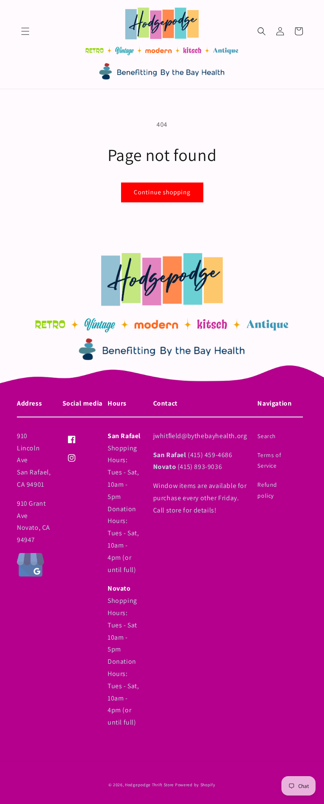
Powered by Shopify (195, 785)
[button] (25, 31)
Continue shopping (162, 192)
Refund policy (267, 490)
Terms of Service (269, 460)
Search (266, 436)
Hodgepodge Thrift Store (149, 785)
